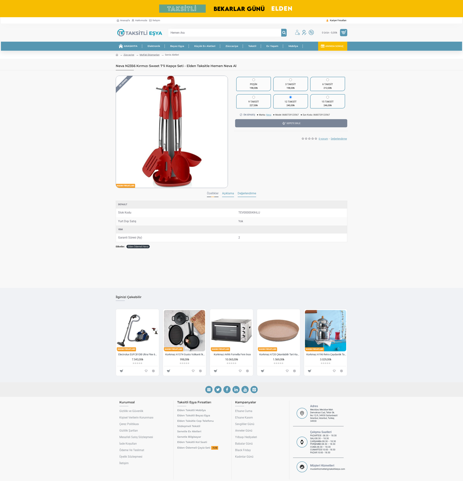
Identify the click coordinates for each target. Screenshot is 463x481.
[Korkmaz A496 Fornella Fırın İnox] (231, 330)
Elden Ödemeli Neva (138, 246)
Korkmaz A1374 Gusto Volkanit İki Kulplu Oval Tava (185, 354)
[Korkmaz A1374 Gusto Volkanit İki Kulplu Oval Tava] (184, 330)
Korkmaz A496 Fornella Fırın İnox (232, 354)
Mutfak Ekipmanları (150, 54)
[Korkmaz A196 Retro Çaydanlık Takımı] (325, 330)
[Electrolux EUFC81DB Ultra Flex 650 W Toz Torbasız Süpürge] (137, 330)
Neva (268, 115)
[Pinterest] (254, 389)
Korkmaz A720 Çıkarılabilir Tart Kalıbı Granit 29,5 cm (279, 354)
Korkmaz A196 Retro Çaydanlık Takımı (326, 354)
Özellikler (212, 193)
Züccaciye (129, 54)
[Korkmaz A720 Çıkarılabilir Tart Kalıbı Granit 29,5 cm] (278, 330)
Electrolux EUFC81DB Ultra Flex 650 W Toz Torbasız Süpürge (138, 354)
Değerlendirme (247, 193)
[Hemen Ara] (284, 33)
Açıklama (228, 193)
